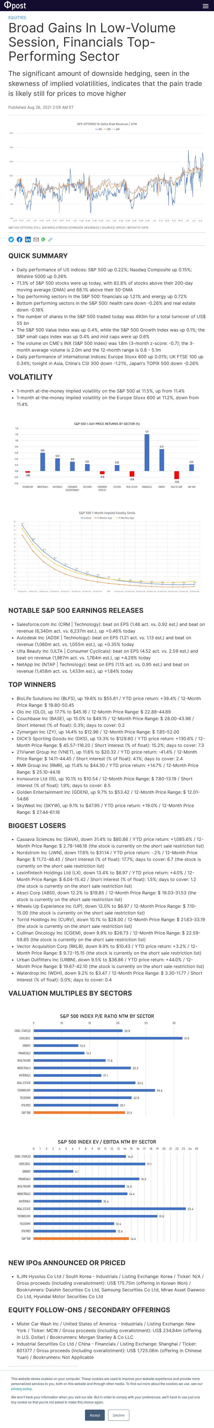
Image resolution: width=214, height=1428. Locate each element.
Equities (17, 17)
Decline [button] (119, 1415)
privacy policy (21, 1388)
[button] (107, 456)
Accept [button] (95, 1415)
